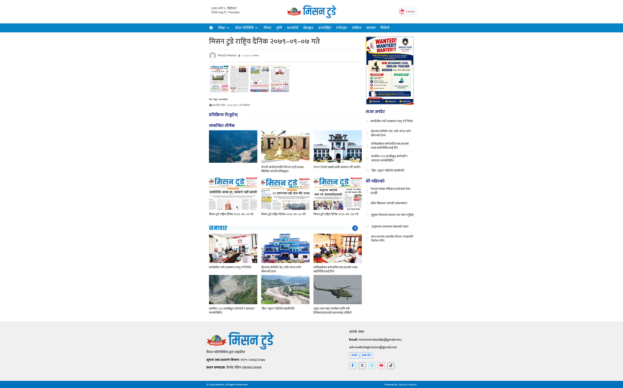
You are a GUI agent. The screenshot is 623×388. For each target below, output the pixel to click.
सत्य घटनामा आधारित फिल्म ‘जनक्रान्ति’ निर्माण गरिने (392, 239)
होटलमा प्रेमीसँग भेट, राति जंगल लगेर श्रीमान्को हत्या (281, 269)
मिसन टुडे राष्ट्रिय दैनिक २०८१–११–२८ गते (283, 214)
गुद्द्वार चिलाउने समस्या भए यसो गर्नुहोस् (392, 215)
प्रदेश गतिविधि (244, 28)
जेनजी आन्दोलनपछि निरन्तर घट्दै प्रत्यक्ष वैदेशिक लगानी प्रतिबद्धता (282, 169)
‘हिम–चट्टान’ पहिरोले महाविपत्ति (277, 308)
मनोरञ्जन (341, 28)
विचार (267, 28)
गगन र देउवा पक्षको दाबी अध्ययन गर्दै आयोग (336, 167)
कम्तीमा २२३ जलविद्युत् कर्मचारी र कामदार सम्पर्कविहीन (231, 310)
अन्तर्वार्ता (292, 28)
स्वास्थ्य (371, 28)
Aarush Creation (408, 384)
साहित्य (356, 28)
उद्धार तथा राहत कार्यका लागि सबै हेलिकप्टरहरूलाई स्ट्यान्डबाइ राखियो (332, 310)
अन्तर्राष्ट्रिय (324, 28)
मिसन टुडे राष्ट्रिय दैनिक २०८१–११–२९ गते (231, 214)
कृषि (279, 28)
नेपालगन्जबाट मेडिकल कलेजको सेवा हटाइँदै (390, 191)
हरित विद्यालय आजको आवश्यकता (389, 203)
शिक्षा (221, 28)
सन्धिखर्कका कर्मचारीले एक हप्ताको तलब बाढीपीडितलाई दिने (335, 269)
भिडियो (385, 28)
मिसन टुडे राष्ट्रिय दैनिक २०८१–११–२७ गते (335, 214)
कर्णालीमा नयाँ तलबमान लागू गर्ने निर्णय (230, 267)
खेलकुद (308, 28)
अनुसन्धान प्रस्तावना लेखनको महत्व (390, 227)
